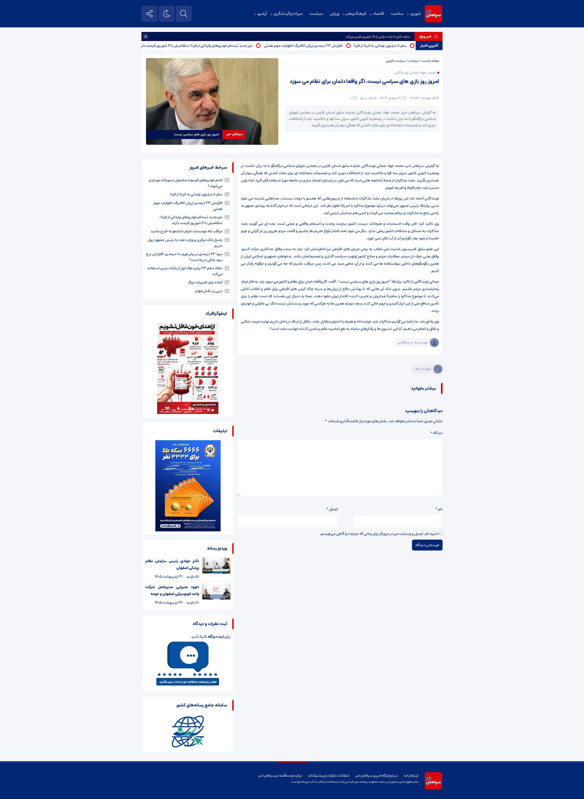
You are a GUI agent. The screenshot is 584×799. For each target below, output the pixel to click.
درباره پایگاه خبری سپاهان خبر (376, 775)
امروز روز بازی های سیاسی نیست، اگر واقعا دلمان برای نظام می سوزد (364, 81)
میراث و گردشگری (288, 13)
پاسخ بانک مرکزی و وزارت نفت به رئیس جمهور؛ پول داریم (185, 243)
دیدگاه (436, 433)
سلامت (397, 13)
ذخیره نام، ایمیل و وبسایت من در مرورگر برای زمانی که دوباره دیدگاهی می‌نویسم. (379, 533)
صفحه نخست (430, 61)
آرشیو (262, 13)
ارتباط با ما (411, 775)
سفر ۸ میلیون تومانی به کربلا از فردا (402, 45)
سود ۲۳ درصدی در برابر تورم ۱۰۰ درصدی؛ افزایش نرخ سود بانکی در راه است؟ (184, 257)
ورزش (334, 13)
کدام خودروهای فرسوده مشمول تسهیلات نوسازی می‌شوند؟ (185, 183)
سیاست (316, 13)
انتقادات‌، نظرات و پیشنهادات (328, 775)
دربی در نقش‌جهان (208, 291)
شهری (415, 13)
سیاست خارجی (395, 61)
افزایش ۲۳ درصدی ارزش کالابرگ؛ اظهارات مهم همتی (325, 45)
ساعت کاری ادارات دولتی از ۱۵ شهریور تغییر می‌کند (377, 36)
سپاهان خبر (415, 166)
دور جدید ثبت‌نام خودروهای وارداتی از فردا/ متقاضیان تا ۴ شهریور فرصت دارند (217, 45)
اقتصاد (378, 13)
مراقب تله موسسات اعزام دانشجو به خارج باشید (186, 231)
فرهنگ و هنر (356, 13)
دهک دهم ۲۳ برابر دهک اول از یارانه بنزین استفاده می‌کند (185, 271)
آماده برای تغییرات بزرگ (205, 282)
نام (439, 509)
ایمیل (332, 509)
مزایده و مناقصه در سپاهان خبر (280, 775)
